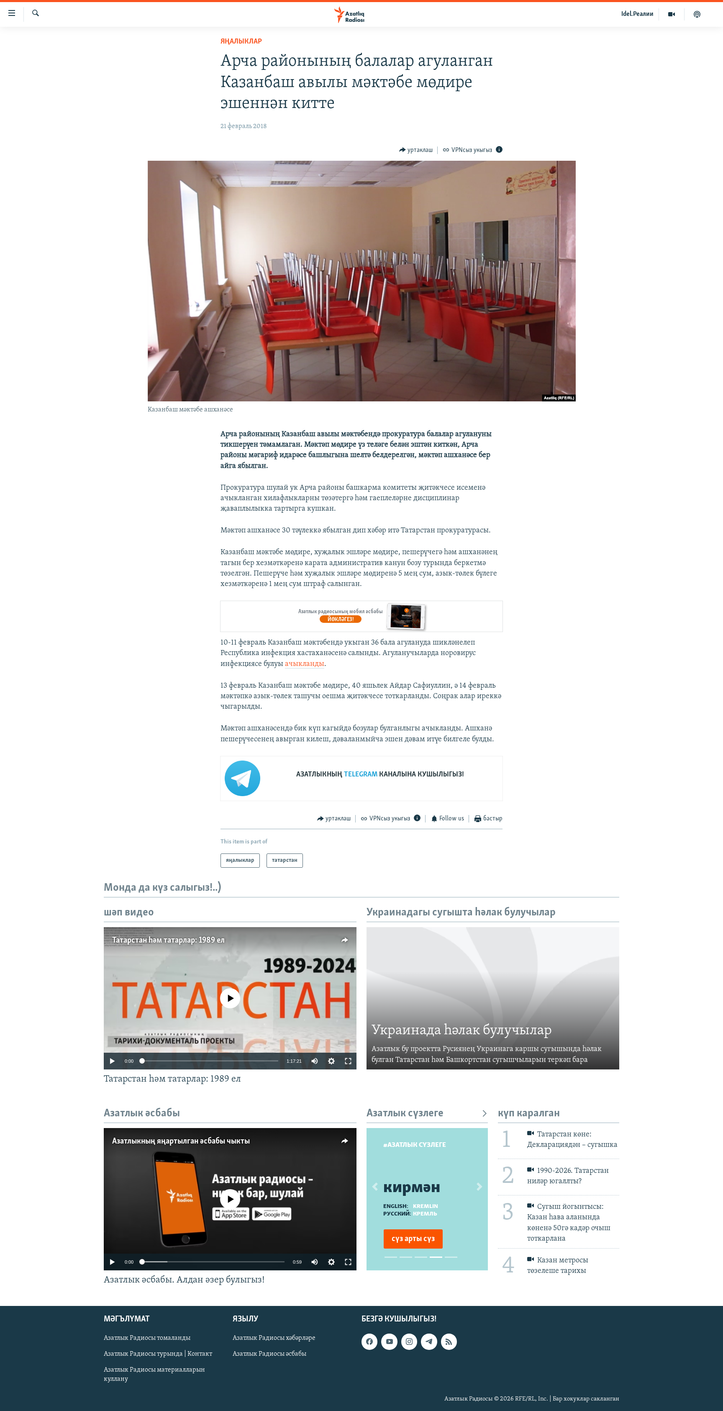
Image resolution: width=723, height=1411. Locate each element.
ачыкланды (304, 664)
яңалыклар (241, 42)
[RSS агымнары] (449, 1341)
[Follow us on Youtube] (389, 1341)
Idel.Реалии (637, 14)
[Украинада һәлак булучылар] (493, 998)
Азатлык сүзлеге (405, 1113)
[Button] (416, 150)
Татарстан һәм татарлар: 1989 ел (168, 940)
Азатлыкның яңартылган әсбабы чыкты (181, 1141)
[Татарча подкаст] (697, 14)
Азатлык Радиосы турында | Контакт (158, 1354)
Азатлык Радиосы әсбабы (269, 1354)
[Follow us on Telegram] (429, 1341)
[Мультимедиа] (672, 14)
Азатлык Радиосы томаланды (147, 1338)
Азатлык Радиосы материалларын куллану (154, 1375)
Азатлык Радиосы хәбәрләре (274, 1338)
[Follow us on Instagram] (409, 1341)
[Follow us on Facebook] (369, 1341)
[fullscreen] (348, 1061)
